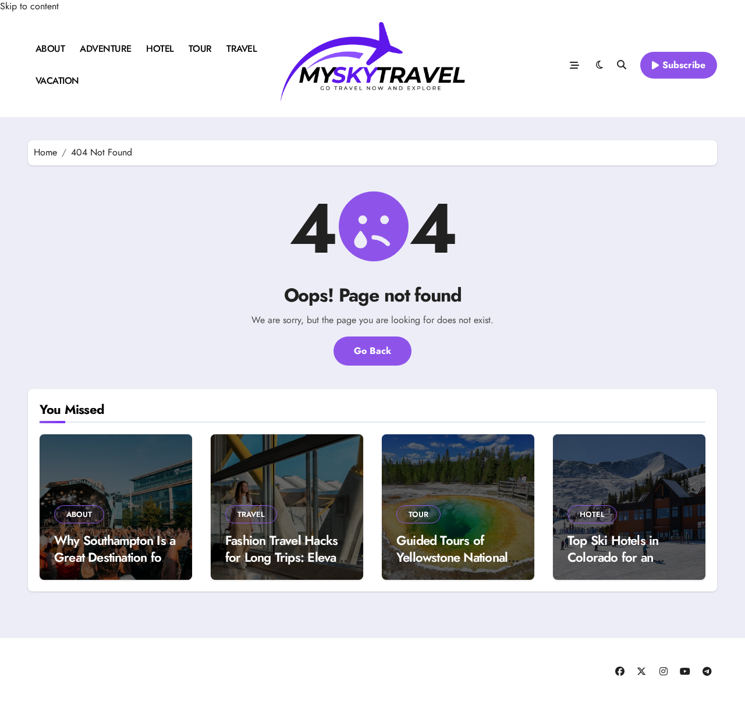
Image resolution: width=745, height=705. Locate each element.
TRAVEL (241, 48)
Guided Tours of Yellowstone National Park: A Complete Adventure (452, 565)
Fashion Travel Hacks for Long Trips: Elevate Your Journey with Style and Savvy (285, 565)
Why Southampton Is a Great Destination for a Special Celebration (115, 557)
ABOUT (50, 48)
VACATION (57, 80)
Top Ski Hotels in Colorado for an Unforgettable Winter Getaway (623, 565)
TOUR (200, 48)
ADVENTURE (106, 48)
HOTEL (160, 48)
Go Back (372, 350)
